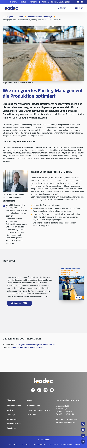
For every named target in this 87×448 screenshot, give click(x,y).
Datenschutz (26, 445)
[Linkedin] (39, 390)
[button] (57, 2)
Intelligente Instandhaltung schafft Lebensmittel (35, 345)
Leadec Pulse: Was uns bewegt (40, 17)
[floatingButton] (83, 424)
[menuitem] (13, 2)
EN (78, 2)
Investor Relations (14, 424)
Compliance (11, 428)
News (21, 17)
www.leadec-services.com (66, 422)
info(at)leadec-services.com (66, 420)
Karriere (13, 2)
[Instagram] (46, 390)
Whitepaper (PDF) (19, 303)
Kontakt (23, 2)
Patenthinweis (66, 445)
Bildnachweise (39, 445)
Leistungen (11, 415)
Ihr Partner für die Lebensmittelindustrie (26, 347)
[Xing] (33, 390)
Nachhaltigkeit (12, 419)
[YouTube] (52, 390)
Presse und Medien (34, 406)
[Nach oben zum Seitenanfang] (83, 441)
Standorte (33, 2)
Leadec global (8, 17)
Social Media (31, 415)
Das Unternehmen (14, 406)
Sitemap (78, 445)
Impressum (13, 445)
